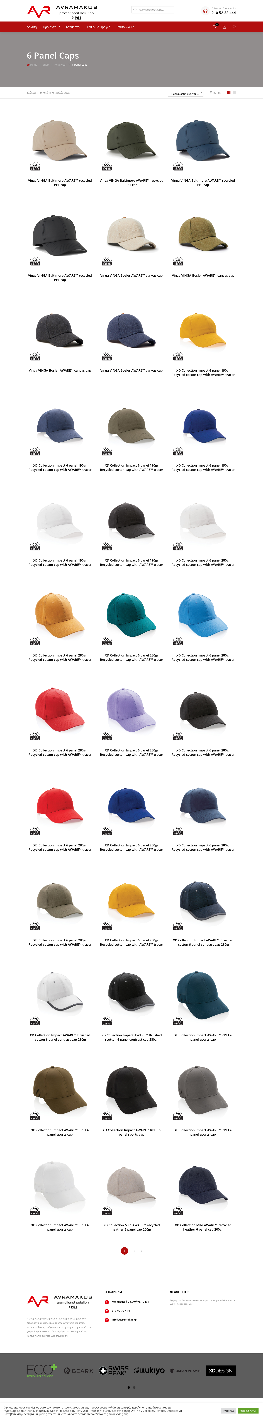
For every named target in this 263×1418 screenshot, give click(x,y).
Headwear (60, 64)
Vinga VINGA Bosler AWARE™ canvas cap (131, 275)
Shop (46, 64)
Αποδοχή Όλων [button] (248, 1410)
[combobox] (185, 93)
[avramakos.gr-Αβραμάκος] (62, 11)
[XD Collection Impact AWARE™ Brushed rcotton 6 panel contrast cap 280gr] (203, 900)
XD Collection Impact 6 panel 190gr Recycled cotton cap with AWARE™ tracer (203, 372)
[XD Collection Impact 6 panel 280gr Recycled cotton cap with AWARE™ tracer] (203, 520)
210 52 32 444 (121, 1310)
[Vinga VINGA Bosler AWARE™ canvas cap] (131, 235)
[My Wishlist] (214, 27)
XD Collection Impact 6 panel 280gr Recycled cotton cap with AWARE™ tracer (203, 562)
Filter (216, 92)
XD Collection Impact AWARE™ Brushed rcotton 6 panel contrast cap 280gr (203, 942)
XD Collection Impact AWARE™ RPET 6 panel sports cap (203, 1037)
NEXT (141, 1251)
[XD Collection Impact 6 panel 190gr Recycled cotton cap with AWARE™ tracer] (203, 330)
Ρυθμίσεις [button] (228, 1410)
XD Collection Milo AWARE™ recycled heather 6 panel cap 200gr (131, 1227)
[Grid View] (228, 92)
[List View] (234, 92)
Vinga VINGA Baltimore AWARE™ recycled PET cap (60, 182)
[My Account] (224, 27)
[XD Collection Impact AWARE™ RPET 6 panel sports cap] (203, 995)
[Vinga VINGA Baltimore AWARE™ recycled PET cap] (60, 141)
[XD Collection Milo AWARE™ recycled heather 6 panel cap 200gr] (131, 1185)
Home (33, 64)
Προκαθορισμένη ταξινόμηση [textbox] (187, 94)
